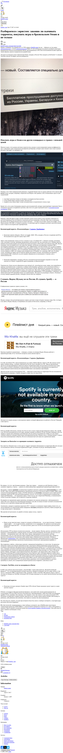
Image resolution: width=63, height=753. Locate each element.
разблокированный (21, 49)
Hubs (5, 716)
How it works (7, 725)
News (5, 715)
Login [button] (2, 10)
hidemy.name (7, 688)
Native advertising (8, 741)
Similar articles (12, 679)
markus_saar (4, 27)
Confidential (7, 732)
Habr (9, 751)
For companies (8, 728)
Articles (6, 713)
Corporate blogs (8, 738)
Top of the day (4, 679)
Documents (7, 729)
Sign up (6, 708)
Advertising (7, 739)
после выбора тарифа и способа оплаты (39, 608)
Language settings (5, 750)
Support (13, 750)
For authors (7, 726)
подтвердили (11, 538)
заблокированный (6, 49)
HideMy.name (34, 47)
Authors (6, 718)
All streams (6, 1)
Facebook (7, 646)
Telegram (7, 670)
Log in (5, 706)
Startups (6, 744)
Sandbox (6, 719)
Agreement (7, 731)
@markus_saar (12, 661)
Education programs (9, 742)
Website (3, 646)
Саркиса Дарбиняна (37, 229)
